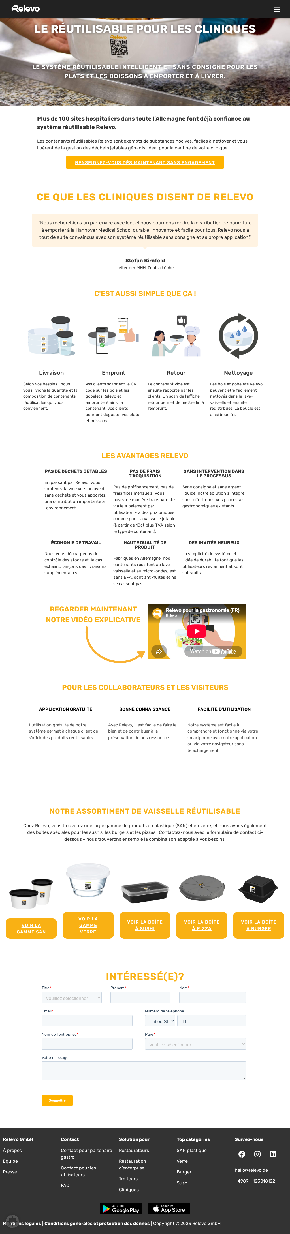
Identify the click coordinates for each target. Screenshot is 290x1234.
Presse (10, 1172)
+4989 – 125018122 (255, 1181)
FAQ (65, 1185)
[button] (277, 9)
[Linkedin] (273, 1154)
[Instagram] (257, 1154)
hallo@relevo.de (251, 1170)
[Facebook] (242, 1154)
